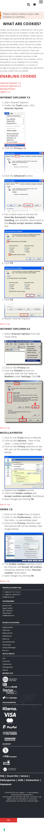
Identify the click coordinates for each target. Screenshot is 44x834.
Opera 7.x (5, 91)
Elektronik (5, 639)
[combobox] (22, 9)
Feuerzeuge (6, 645)
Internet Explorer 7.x (10, 83)
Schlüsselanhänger (9, 648)
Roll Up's (5, 650)
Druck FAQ (6, 661)
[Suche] (41, 9)
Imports (5, 670)
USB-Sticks (6, 630)
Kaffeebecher (7, 636)
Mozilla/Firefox (7, 88)
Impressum (5, 784)
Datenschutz (32, 780)
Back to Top (5, 324)
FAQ (3, 658)
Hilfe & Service (8, 654)
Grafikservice (7, 664)
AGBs (20, 780)
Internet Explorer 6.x (10, 85)
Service (24, 776)
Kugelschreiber (7, 627)
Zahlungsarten (7, 667)
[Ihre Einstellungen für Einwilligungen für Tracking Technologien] (4, 829)
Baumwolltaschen (8, 642)
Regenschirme (7, 633)
